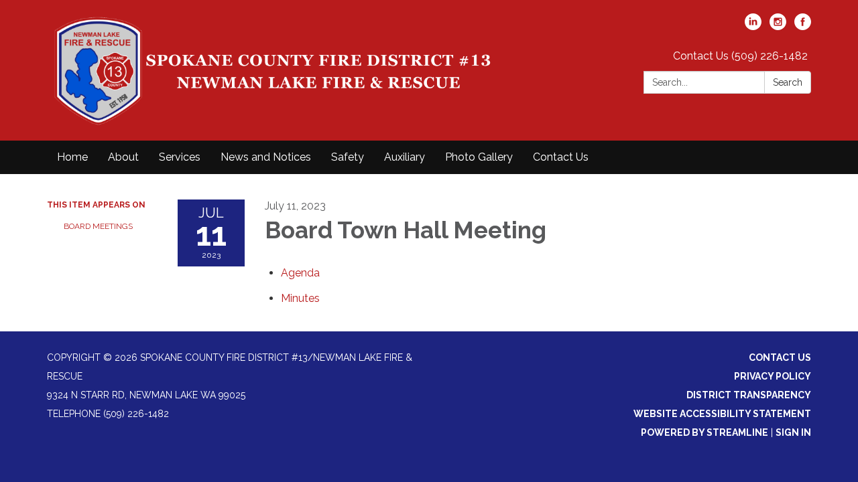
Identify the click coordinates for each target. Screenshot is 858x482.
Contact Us (561, 157)
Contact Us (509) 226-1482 (740, 56)
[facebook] (802, 26)
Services (179, 157)
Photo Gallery (479, 157)
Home (72, 157)
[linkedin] (753, 26)
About (123, 157)
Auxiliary (404, 157)
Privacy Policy (772, 376)
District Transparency (748, 395)
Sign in (793, 432)
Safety (347, 157)
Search (787, 82)
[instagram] (778, 26)
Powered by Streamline (704, 432)
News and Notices (266, 157)
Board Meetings (98, 226)
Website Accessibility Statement (722, 413)
